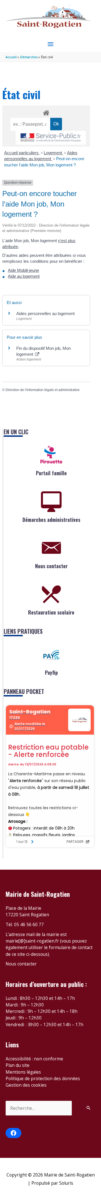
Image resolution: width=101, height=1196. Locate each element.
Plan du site (17, 1065)
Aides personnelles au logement (45, 313)
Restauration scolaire (51, 612)
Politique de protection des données (43, 1078)
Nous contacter (51, 566)
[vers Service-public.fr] (51, 138)
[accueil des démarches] (46, 111)
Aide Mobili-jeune (23, 270)
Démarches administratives (51, 519)
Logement (53, 152)
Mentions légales (23, 1072)
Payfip (51, 672)
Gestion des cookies (26, 1085)
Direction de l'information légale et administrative (43, 390)
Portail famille (51, 473)
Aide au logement (24, 276)
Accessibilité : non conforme (34, 1059)
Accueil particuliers (22, 152)
